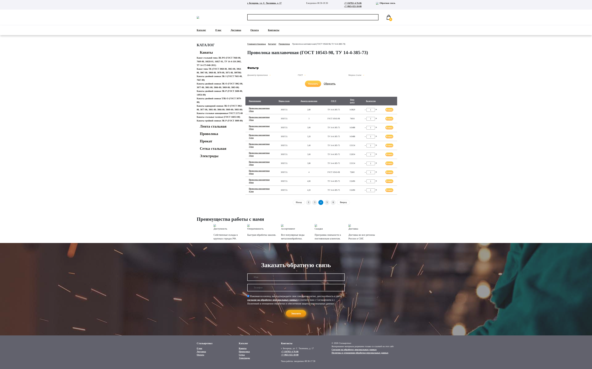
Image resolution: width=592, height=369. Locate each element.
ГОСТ (333, 101)
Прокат (206, 141)
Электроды (209, 156)
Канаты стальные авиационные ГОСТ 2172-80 (220, 113)
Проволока (209, 134)
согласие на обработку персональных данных (272, 300)
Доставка (236, 30)
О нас (218, 30)
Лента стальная (213, 126)
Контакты (273, 30)
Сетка (242, 355)
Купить (389, 110)
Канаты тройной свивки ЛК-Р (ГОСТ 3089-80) (220, 121)
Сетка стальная (213, 149)
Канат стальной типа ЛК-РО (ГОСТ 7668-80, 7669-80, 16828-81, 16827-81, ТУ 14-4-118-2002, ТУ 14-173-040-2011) (219, 61)
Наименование (255, 101)
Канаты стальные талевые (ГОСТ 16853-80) (218, 117)
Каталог (201, 30)
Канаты (206, 52)
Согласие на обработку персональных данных (354, 350)
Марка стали (284, 101)
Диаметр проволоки (308, 101)
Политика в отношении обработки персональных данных (360, 353)
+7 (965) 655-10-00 (353, 6)
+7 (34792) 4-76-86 (353, 3)
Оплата (254, 30)
